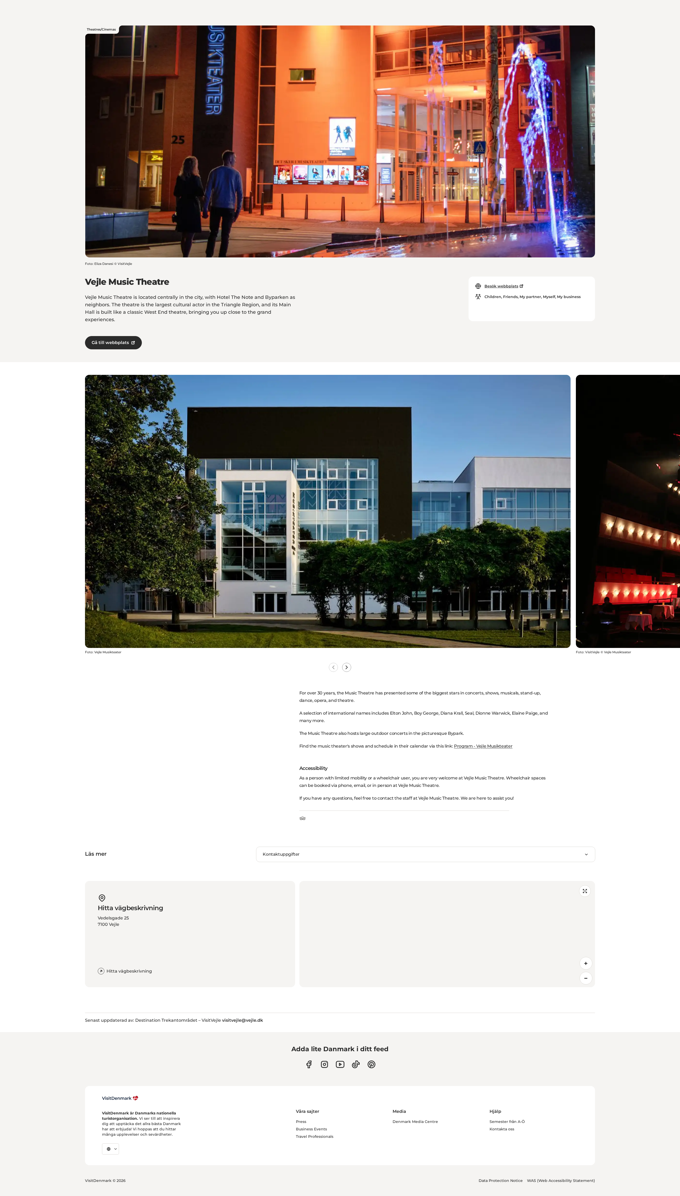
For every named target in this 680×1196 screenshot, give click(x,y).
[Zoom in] (586, 963)
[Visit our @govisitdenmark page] (355, 1064)
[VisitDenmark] (120, 1098)
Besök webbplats (501, 286)
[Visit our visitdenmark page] (340, 1064)
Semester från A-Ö (507, 1121)
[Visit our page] (324, 1064)
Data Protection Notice (501, 1180)
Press (301, 1121)
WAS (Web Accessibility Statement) (561, 1180)
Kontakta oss (502, 1129)
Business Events (311, 1129)
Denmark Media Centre (415, 1121)
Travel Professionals (314, 1136)
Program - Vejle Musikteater (483, 746)
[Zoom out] (586, 978)
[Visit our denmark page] (308, 1064)
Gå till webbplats (110, 342)
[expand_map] (585, 891)
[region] (447, 934)
